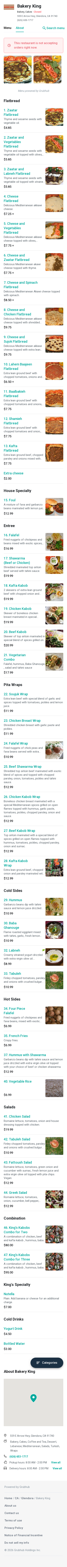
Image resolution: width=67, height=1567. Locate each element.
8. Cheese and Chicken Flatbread (17, 312)
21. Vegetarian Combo (15, 657)
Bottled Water (14, 1344)
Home (8, 1498)
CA (17, 1498)
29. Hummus (13, 900)
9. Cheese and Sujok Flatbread (15, 339)
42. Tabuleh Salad (17, 1139)
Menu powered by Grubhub (33, 90)
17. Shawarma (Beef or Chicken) (17, 560)
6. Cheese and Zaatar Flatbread (16, 257)
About (20, 28)
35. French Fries (16, 1036)
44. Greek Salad (15, 1193)
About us (10, 1505)
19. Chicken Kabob (17, 609)
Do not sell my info (16, 1542)
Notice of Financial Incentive (23, 1535)
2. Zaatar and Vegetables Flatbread (14, 141)
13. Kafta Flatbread (11, 448)
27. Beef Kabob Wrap (19, 831)
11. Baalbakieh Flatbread (14, 394)
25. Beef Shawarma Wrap (23, 766)
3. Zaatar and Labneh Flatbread (17, 171)
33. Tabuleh (12, 973)
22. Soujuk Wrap (16, 694)
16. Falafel (11, 535)
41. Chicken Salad (17, 1116)
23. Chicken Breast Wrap (22, 721)
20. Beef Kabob (15, 632)
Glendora (27, 1498)
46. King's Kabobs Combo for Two (17, 1230)
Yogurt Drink (13, 1329)
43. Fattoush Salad (18, 1162)
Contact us (11, 1513)
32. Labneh (12, 950)
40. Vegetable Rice (18, 1081)
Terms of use (13, 1520)
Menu (7, 28)
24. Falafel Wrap (16, 743)
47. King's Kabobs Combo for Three (17, 1257)
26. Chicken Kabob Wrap (22, 797)
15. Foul (9, 500)
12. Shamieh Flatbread (13, 421)
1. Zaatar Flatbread (11, 112)
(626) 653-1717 (25, 20)
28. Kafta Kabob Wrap (16, 863)
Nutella (9, 1294)
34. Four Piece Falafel (14, 1011)
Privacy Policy (13, 1528)
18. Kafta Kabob (16, 585)
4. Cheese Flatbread (11, 198)
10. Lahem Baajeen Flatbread (18, 366)
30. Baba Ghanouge (11, 925)
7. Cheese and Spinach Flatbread (21, 285)
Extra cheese (13, 473)
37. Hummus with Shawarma (25, 1055)
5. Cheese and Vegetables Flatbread (14, 228)
